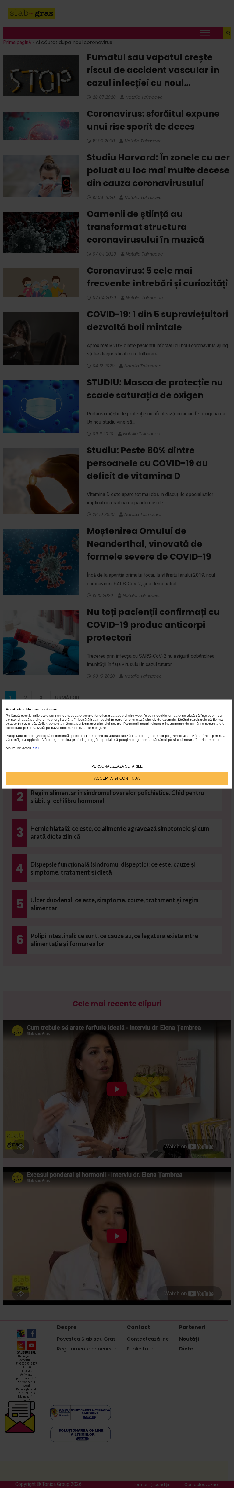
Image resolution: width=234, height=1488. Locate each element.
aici (36, 748)
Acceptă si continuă (117, 778)
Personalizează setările (117, 766)
